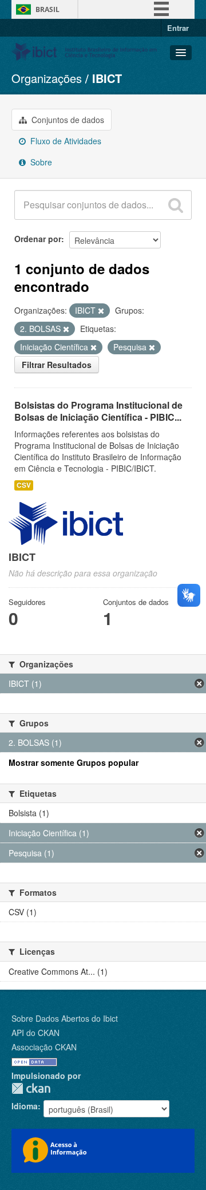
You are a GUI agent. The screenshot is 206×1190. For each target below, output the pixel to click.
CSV (24, 485)
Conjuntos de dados (66, 119)
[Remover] (101, 310)
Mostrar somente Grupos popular (73, 762)
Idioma (24, 1106)
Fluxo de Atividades (64, 141)
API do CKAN (35, 1032)
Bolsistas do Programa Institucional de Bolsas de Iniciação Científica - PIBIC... (98, 411)
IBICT (107, 78)
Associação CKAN (44, 1047)
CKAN (30, 1088)
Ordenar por (37, 238)
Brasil (47, 9)
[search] (175, 205)
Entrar (178, 27)
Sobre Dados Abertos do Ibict (64, 1018)
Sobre (40, 162)
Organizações (46, 78)
